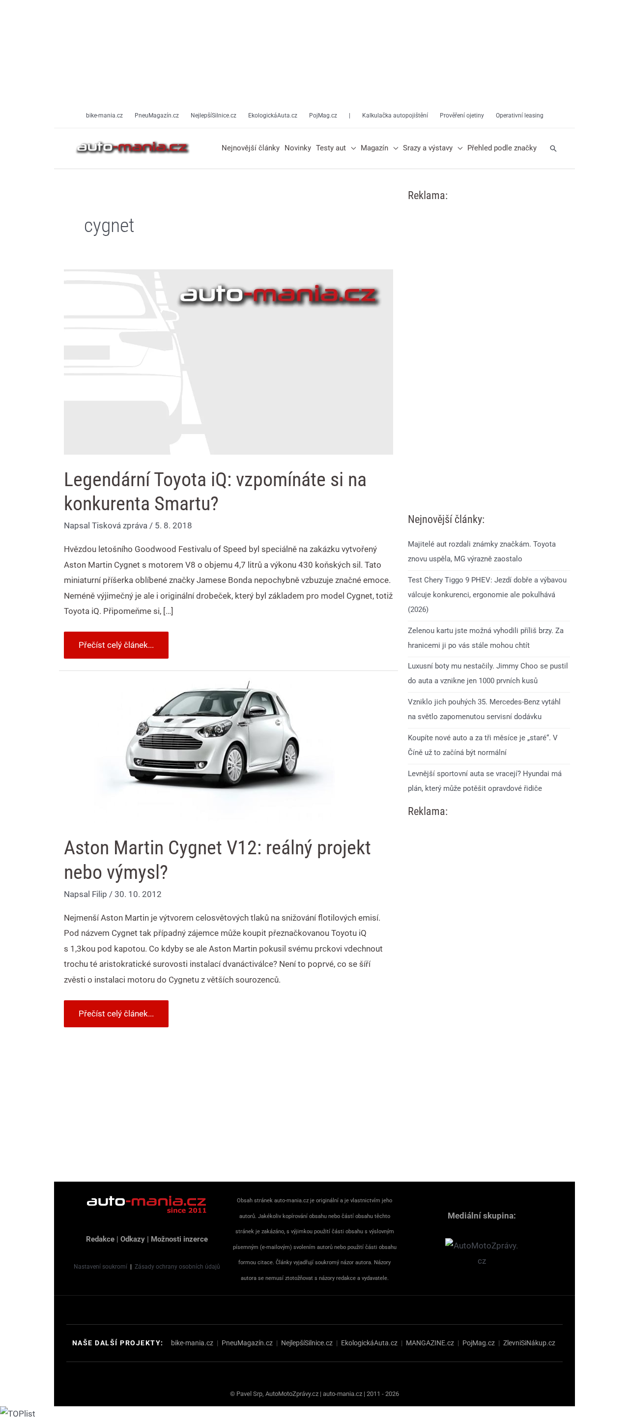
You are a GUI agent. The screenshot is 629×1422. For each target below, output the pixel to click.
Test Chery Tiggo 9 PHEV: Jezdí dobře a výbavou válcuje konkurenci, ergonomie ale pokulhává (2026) (487, 595)
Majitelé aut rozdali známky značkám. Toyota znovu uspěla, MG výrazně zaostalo (482, 551)
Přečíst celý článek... (116, 641)
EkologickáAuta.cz (369, 1343)
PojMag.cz (478, 1343)
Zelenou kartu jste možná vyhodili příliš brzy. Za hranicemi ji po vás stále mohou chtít (486, 638)
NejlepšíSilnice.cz (307, 1343)
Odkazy (132, 1239)
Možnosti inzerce (179, 1239)
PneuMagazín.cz (247, 1343)
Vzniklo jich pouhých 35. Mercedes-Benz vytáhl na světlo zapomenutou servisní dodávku (484, 709)
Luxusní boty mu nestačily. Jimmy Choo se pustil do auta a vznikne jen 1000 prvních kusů (488, 673)
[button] (351, 148)
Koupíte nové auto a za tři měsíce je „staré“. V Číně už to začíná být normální (483, 745)
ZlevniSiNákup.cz (529, 1343)
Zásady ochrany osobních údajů (177, 1266)
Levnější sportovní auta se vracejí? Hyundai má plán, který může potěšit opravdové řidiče (485, 781)
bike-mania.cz (192, 1343)
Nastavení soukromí (100, 1266)
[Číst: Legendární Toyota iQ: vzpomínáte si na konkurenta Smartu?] (228, 361)
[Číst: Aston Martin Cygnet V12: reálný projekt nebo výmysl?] (216, 749)
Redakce (100, 1239)
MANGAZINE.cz (430, 1343)
